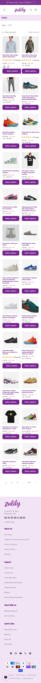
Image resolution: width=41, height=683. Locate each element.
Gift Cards (8, 644)
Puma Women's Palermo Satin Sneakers (29, 278)
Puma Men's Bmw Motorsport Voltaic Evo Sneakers (10, 352)
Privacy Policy (9, 549)
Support (7, 562)
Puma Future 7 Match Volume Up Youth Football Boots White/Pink (11, 392)
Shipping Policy (10, 587)
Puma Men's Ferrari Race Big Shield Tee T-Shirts (10, 427)
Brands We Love (10, 629)
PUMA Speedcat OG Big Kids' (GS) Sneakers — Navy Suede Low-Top (29, 208)
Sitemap (7, 554)
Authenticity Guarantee (13, 582)
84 (29, 482)
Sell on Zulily (9, 616)
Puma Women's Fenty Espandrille (28, 244)
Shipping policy (28, 678)
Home (4, 25)
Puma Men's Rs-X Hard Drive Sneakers (29, 427)
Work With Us (10, 605)
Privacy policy (31, 675)
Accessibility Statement (13, 597)
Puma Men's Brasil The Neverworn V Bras (29, 391)
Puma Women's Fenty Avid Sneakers (11, 171)
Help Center (9, 568)
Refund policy (20, 675)
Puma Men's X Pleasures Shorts (10, 244)
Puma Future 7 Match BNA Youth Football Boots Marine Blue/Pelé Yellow (30, 97)
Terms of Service (10, 544)
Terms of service (15, 678)
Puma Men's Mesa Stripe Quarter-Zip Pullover (10, 56)
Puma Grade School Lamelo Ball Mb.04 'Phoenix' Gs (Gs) (28, 352)
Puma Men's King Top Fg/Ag (9, 462)
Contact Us (8, 573)
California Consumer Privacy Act (16, 539)
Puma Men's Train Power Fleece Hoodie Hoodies (29, 56)
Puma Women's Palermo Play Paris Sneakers (29, 316)
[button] (4, 9)
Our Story (8, 534)
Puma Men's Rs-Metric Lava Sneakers (30, 133)
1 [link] (5, 482)
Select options (12, 71)
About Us (8, 529)
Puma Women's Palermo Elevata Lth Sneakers (10, 316)
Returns (7, 592)
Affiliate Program (10, 611)
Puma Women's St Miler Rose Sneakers (10, 208)
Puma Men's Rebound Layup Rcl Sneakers (29, 462)
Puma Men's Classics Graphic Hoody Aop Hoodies (28, 172)
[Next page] (35, 482)
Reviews (7, 634)
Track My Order (10, 578)
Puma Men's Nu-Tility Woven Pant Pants (9, 97)
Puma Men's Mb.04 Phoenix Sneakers (9, 133)
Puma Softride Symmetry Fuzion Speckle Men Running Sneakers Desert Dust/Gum (10, 280)
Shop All (7, 639)
